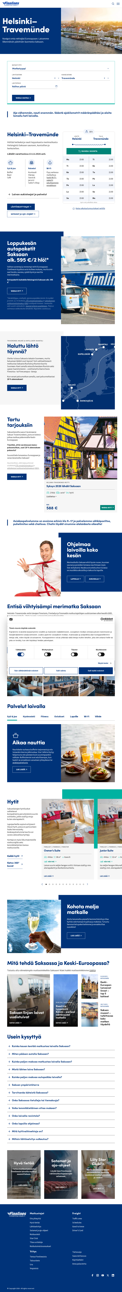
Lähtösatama (17, 75)
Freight (76, 1213)
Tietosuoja (76, 1252)
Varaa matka (25, 98)
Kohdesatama (67, 75)
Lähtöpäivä (16, 83)
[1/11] (46, 884)
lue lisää (20, 769)
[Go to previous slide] (42, 884)
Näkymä (51, 862)
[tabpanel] (61, 753)
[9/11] (73, 884)
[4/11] (56, 884)
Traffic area (77, 1218)
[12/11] (83, 884)
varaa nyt (16, 477)
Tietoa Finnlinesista (38, 1256)
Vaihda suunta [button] (89, 151)
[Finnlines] (10, 4)
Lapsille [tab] (74, 716)
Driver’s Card (77, 1230)
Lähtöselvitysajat (20, 207)
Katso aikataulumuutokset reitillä (90, 208)
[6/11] (63, 884)
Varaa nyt (16, 291)
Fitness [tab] (44, 716)
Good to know (78, 1226)
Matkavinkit (35, 1234)
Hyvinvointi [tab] (29, 716)
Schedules (76, 1222)
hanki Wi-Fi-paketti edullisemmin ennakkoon (52, 181)
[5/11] (59, 884)
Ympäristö (34, 1268)
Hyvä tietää (35, 1222)
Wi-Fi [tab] (86, 716)
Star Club (34, 1238)
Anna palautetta (79, 1263)
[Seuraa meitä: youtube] (103, 1275)
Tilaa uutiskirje (36, 1242)
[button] (113, 4)
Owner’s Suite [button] (52, 850)
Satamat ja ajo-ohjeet (22, 214)
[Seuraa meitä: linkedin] (113, 1275)
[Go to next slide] (87, 884)
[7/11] (66, 884)
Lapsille (75, 579)
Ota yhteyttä (35, 1218)
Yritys (33, 1251)
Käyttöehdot (77, 1260)
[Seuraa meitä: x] (108, 1275)
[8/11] (69, 884)
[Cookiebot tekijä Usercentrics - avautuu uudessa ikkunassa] (102, 619)
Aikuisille (94, 579)
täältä (92, 970)
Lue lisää (48, 876)
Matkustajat (37, 1213)
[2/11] (49, 884)
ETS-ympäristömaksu (34, 300)
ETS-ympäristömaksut (24, 465)
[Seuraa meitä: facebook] (92, 1275)
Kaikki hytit (13, 856)
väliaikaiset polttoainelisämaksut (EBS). (23, 468)
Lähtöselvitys (35, 1226)
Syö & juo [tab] (12, 716)
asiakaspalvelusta (20, 762)
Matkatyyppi (17, 65)
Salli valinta (61, 671)
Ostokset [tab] (59, 716)
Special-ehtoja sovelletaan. (37, 306)
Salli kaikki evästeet (96, 671)
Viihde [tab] (98, 716)
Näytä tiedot (103, 663)
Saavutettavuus (79, 1256)
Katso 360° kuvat (13, 864)
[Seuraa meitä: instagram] (97, 1275)
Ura (31, 1264)
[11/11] (80, 884)
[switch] (47, 654)
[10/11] (76, 884)
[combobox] (12, 68)
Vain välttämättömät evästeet (26, 671)
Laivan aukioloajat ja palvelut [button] (29, 194)
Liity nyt (97, 1188)
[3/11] (52, 884)
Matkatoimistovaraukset (40, 1246)
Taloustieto (35, 1260)
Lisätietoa (50, 496)
